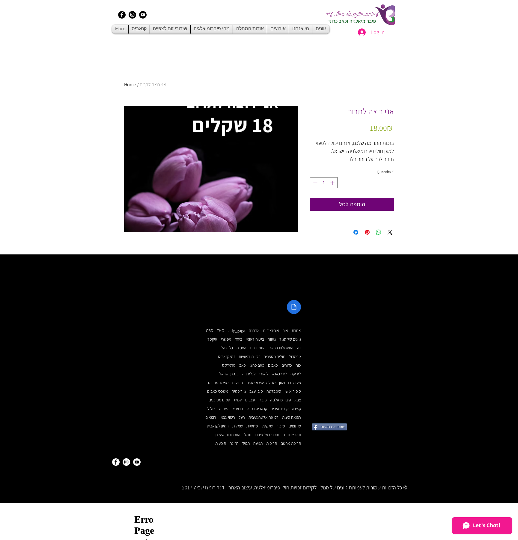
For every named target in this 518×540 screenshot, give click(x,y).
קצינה (296, 408)
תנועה (258, 443)
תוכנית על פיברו (267, 434)
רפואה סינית (291, 417)
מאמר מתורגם (217, 382)
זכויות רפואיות (249, 356)
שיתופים (295, 426)
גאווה (272, 339)
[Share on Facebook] (355, 232)
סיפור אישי (293, 391)
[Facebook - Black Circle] (122, 15)
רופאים (210, 417)
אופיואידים (271, 330)
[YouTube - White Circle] (137, 462)
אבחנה (254, 330)
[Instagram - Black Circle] (132, 15)
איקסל (212, 339)
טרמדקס (229, 365)
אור (285, 330)
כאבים (273, 365)
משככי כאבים (217, 391)
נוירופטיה (239, 391)
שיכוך (280, 426)
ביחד (238, 339)
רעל (242, 417)
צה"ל (211, 408)
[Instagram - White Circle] (126, 462)
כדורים (286, 365)
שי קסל (267, 426)
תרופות (271, 443)
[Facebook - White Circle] (116, 462)
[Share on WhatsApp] (378, 232)
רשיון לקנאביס (218, 426)
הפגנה (241, 348)
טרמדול (295, 356)
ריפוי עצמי (227, 417)
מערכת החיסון (290, 382)
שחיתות (252, 426)
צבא (297, 400)
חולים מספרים (274, 356)
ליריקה (295, 374)
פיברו (262, 400)
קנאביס (237, 408)
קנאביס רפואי (256, 408)
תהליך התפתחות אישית (233, 434)
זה (299, 348)
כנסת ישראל (229, 374)
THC (220, 330)
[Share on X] (390, 232)
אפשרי (226, 339)
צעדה (223, 408)
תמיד (246, 443)
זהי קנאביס (226, 356)
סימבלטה (273, 391)
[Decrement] (314, 183)
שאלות (237, 426)
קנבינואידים (279, 408)
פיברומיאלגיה (280, 400)
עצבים (250, 400)
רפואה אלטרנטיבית (263, 417)
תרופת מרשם (291, 443)
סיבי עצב (256, 391)
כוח (298, 365)
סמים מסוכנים (219, 400)
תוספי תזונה (292, 434)
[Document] (294, 307)
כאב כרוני (256, 365)
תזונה (234, 443)
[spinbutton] (323, 183)
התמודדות (258, 348)
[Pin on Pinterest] (367, 232)
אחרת (296, 330)
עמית (238, 400)
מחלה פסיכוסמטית (260, 382)
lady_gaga (236, 330)
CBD (209, 330)
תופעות (220, 443)
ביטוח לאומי (255, 339)
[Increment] (333, 183)
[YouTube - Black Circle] (143, 15)
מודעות (237, 382)
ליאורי (264, 374)
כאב (242, 365)
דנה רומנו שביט (209, 487)
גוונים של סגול (290, 339)
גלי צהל (227, 348)
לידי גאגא (279, 374)
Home (130, 84)
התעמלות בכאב (281, 348)
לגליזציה (249, 374)
